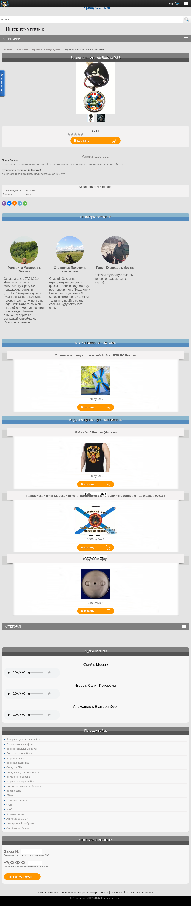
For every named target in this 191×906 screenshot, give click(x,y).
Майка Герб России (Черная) (96, 432)
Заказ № (12, 851)
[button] (187, 19)
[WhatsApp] (25, 203)
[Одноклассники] (14, 203)
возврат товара (99, 892)
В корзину (87, 407)
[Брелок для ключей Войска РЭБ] (95, 87)
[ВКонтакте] (9, 203)
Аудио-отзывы (95, 651)
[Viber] (4, 203)
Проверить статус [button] (20, 876)
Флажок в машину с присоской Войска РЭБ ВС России (95, 355)
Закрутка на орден (95, 559)
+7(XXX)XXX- (16, 863)
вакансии (116, 892)
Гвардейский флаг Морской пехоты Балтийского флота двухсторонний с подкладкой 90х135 (95, 495)
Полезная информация (138, 892)
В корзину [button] (81, 140)
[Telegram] (20, 203)
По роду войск (95, 730)
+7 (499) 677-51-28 (95, 8)
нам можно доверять (75, 892)
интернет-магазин (49, 892)
